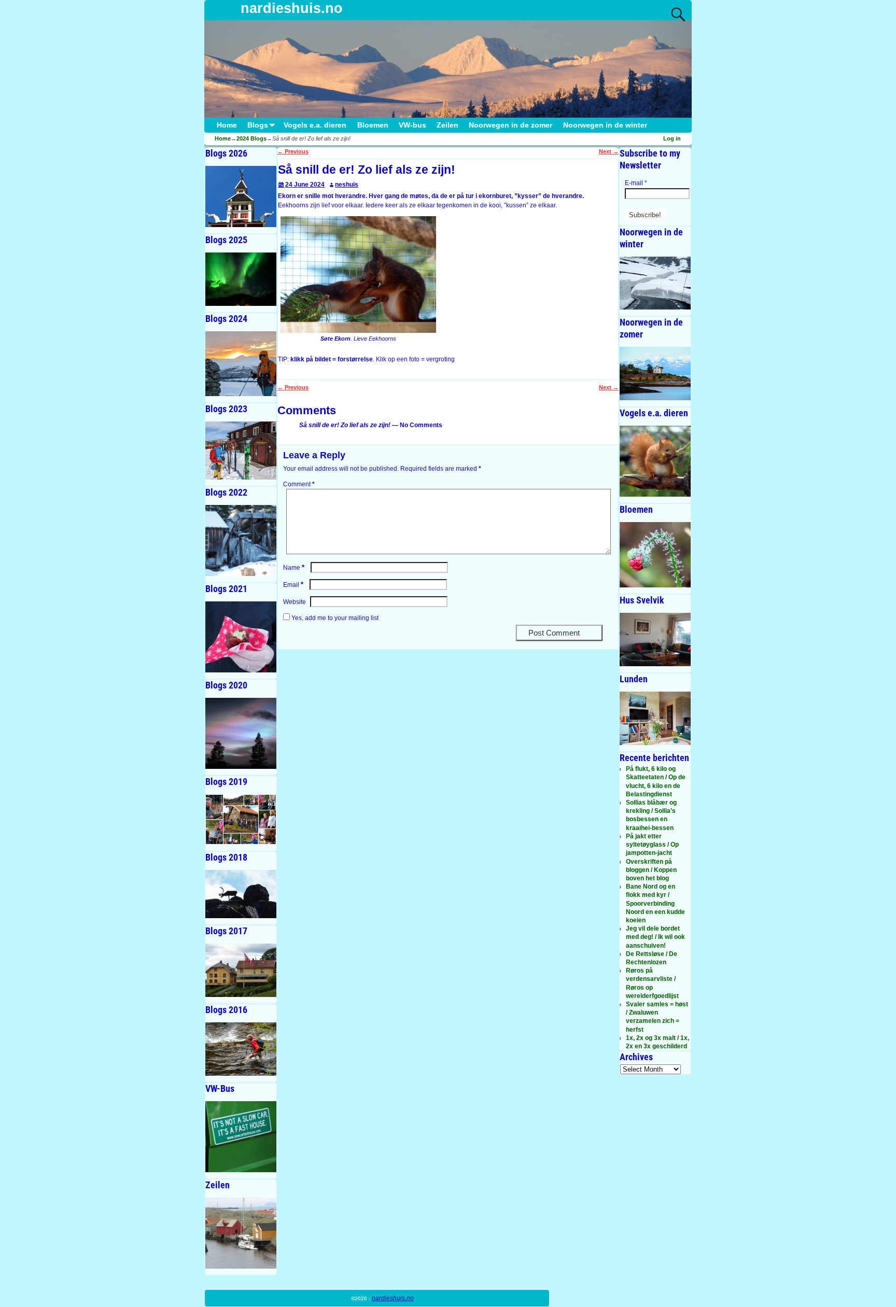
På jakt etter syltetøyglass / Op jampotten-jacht (652, 844)
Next (609, 151)
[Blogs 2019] (240, 819)
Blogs (257, 125)
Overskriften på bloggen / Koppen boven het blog (651, 870)
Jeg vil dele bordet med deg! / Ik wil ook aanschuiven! (655, 937)
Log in (672, 138)
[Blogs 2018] (240, 894)
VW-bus (412, 125)
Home (227, 125)
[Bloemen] (655, 554)
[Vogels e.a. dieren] (655, 461)
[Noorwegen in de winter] (655, 283)
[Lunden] (655, 718)
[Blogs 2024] (240, 363)
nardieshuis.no (292, 8)
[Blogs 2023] (240, 450)
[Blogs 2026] (240, 196)
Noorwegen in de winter (605, 125)
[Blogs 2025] (240, 279)
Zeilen (447, 125)
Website (294, 602)
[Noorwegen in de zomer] (655, 373)
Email (293, 584)
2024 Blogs (251, 138)
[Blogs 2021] (240, 636)
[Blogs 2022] (240, 540)
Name (293, 567)
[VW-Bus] (240, 1136)
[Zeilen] (240, 1233)
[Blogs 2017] (240, 970)
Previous (293, 151)
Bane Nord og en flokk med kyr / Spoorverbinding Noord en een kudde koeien (655, 903)
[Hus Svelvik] (655, 639)
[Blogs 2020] (240, 733)
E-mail (636, 183)
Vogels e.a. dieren (315, 125)
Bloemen (372, 125)
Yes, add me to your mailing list (334, 618)
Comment (299, 484)
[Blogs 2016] (240, 1049)
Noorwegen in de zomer (510, 125)
